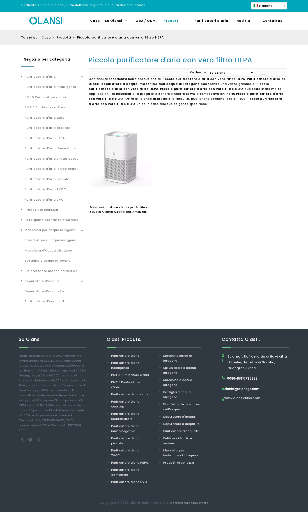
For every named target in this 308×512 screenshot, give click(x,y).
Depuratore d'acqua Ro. (45, 291)
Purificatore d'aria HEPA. (45, 138)
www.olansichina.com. (242, 398)
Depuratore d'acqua (42, 281)
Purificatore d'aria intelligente (50, 87)
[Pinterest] (38, 439)
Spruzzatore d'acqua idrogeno (50, 240)
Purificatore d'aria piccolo (47, 179)
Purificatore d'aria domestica (50, 148)
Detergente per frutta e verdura (51, 220)
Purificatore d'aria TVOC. (46, 189)
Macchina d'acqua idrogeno (48, 250)
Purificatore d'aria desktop (48, 128)
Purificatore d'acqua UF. (45, 301)
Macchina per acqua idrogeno (50, 230)
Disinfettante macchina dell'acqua (54, 271)
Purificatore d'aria (40, 77)
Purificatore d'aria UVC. (129, 482)
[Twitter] (31, 439)
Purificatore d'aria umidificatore (52, 158)
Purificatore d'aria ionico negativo (54, 169)
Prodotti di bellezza (41, 210)
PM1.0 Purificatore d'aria (45, 97)
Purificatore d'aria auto (45, 118)
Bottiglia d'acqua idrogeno (48, 260)
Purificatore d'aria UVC (44, 199)
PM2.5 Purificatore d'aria (46, 107)
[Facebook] (23, 439)
